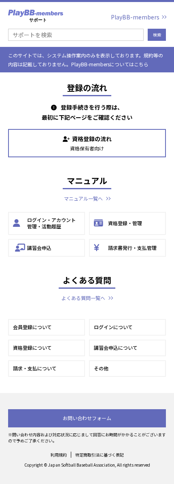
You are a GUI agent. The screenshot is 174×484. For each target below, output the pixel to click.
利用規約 (59, 455)
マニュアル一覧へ (83, 198)
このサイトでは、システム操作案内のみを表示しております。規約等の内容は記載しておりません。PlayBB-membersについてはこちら (85, 60)
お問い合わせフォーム (87, 417)
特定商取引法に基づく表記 (99, 455)
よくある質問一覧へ (83, 297)
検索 (157, 35)
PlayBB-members (135, 17)
